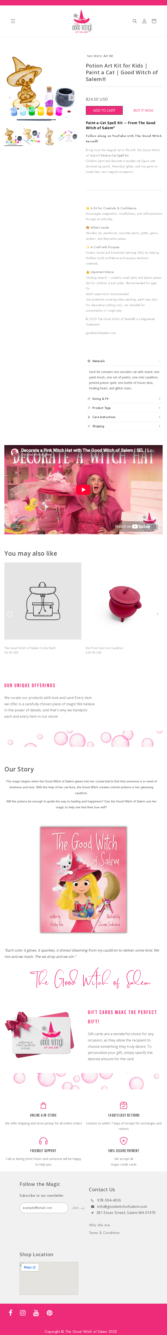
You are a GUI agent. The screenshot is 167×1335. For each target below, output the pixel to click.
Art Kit (108, 56)
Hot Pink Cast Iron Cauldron (104, 648)
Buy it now (143, 110)
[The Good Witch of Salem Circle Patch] (42, 603)
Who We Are (99, 1225)
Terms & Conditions (104, 1232)
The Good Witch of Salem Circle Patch (30, 648)
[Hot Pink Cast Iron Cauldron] (124, 603)
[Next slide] (157, 614)
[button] (13, 21)
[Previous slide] (10, 614)
